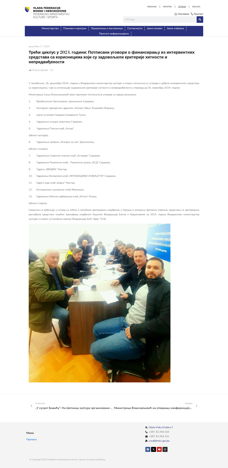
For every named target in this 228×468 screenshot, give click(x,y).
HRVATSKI (167, 6)
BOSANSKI (151, 6)
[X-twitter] (153, 449)
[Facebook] (147, 449)
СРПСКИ (182, 6)
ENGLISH (196, 6)
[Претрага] (200, 19)
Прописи (31, 439)
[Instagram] (165, 449)
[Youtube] (159, 449)
